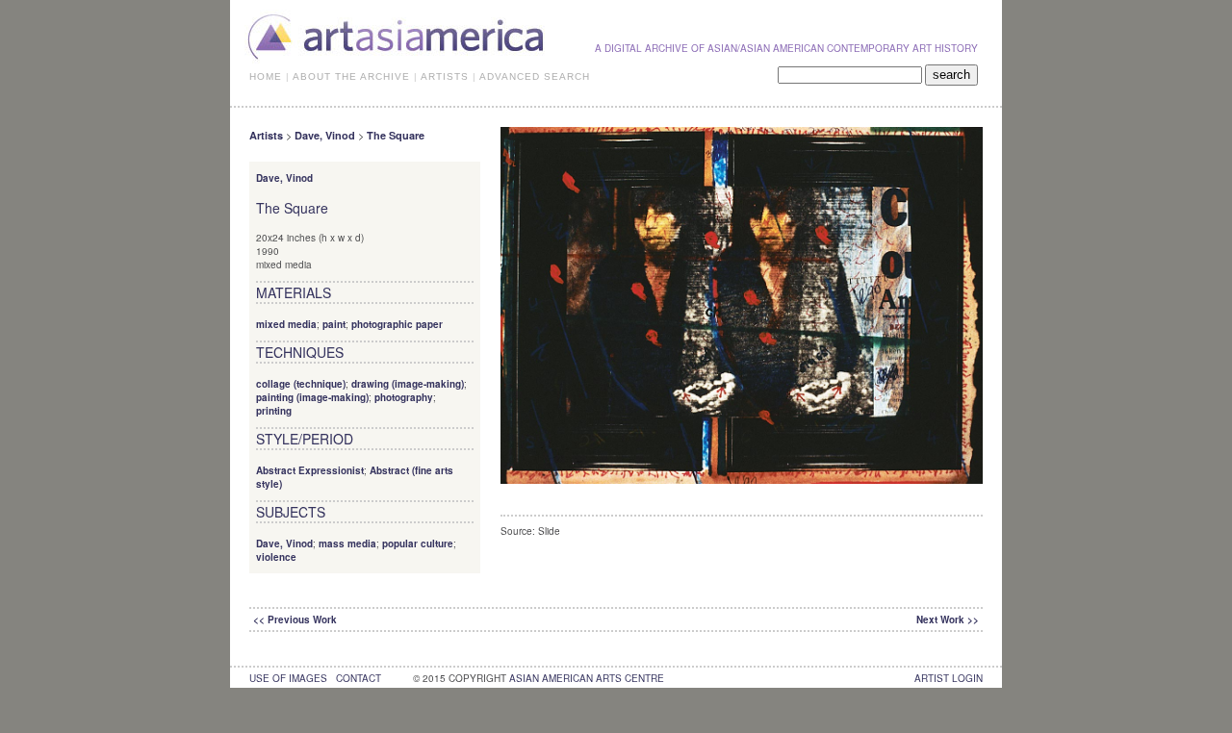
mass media (347, 543)
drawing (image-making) (407, 384)
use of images (288, 678)
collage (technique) (301, 384)
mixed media (286, 324)
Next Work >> (947, 619)
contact (358, 678)
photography (403, 397)
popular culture (417, 543)
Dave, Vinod (325, 135)
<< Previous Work (295, 619)
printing (274, 410)
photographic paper (397, 324)
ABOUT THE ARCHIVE (351, 76)
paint (334, 324)
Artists (266, 135)
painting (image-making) (312, 397)
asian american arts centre (586, 678)
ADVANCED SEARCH (534, 76)
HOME (265, 76)
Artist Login (948, 678)
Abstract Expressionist (310, 470)
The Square (395, 135)
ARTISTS (445, 76)
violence (276, 557)
